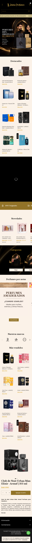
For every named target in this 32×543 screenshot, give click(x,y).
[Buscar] (28, 11)
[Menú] (2, 5)
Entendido (24, 539)
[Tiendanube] (16, 534)
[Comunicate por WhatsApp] (28, 533)
